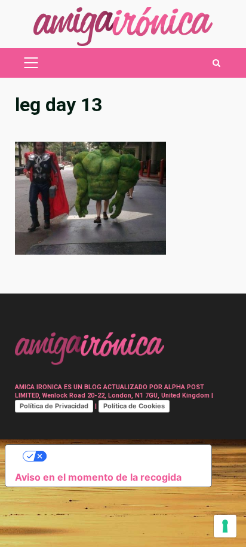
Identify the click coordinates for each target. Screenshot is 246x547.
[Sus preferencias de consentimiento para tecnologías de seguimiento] (225, 526)
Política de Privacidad (54, 406)
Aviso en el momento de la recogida (98, 477)
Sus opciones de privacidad (120, 456)
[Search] (216, 63)
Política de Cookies (134, 406)
